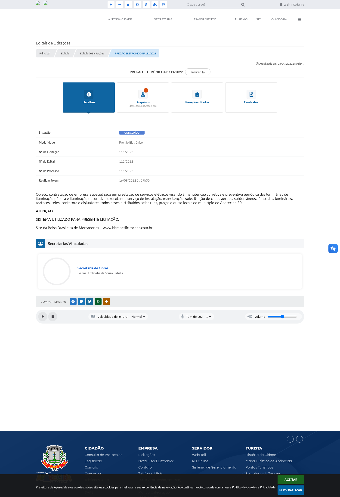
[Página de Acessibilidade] (163, 4)
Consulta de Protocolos (103, 455)
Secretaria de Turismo (263, 473)
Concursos (93, 473)
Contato (91, 467)
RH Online (200, 461)
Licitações (146, 455)
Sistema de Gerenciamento (214, 467)
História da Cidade (261, 455)
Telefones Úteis (150, 473)
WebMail (199, 455)
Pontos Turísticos (259, 467)
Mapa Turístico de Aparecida (269, 461)
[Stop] (52, 316)
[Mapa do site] (154, 4)
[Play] (42, 316)
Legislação (93, 461)
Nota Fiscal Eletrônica (156, 461)
